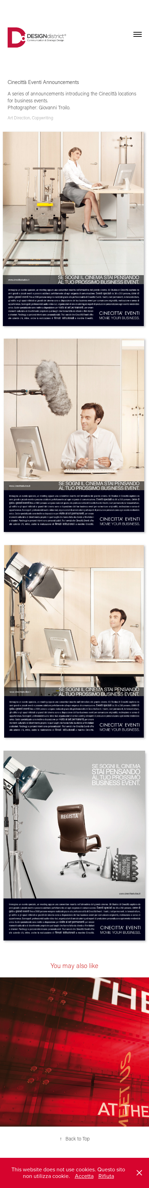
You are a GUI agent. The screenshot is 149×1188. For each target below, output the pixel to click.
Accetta (84, 1176)
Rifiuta (106, 1176)
